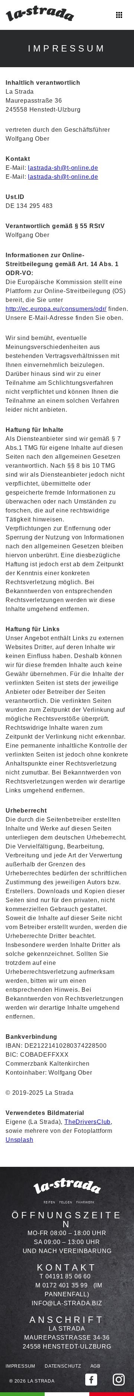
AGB (95, 1366)
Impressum (20, 1366)
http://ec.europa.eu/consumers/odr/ (56, 309)
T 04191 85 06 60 (65, 1276)
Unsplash (19, 1140)
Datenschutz (63, 1366)
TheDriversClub (87, 1122)
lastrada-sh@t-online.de (63, 168)
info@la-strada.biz (67, 1303)
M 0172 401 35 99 (61, 1285)
